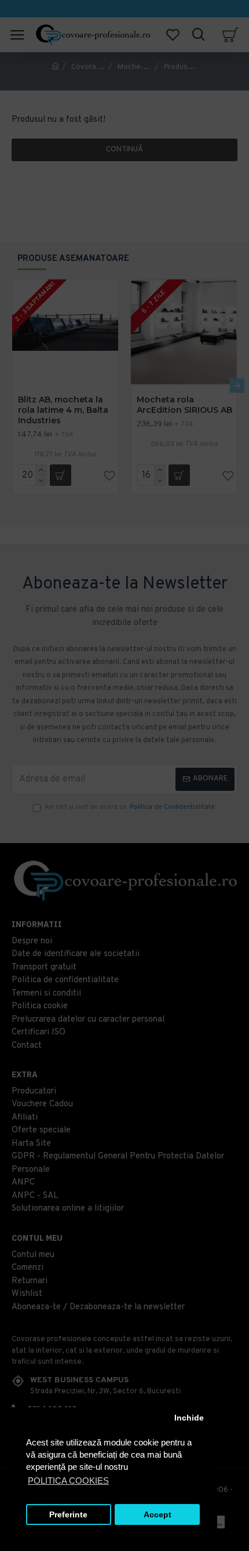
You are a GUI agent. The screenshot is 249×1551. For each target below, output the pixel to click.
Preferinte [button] (68, 1514)
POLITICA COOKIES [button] (68, 1480)
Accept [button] (157, 1514)
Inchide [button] (189, 1418)
